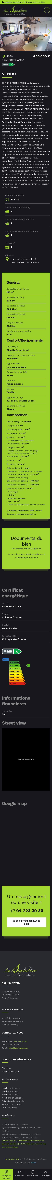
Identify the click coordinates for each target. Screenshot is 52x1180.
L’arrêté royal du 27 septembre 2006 (18, 1141)
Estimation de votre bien (13, 1101)
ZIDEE (34, 1163)
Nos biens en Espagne (12, 1098)
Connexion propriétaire (13, 2)
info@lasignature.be (18, 1048)
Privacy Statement (10, 1071)
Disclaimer (7, 1068)
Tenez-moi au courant (45, 1175)
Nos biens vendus (10, 1094)
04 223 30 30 (20, 1041)
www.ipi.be (39, 1141)
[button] (3, 31)
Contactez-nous (19, 1175)
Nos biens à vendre (11, 1088)
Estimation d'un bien (36, 2)
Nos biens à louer (10, 1091)
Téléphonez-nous (32, 1175)
